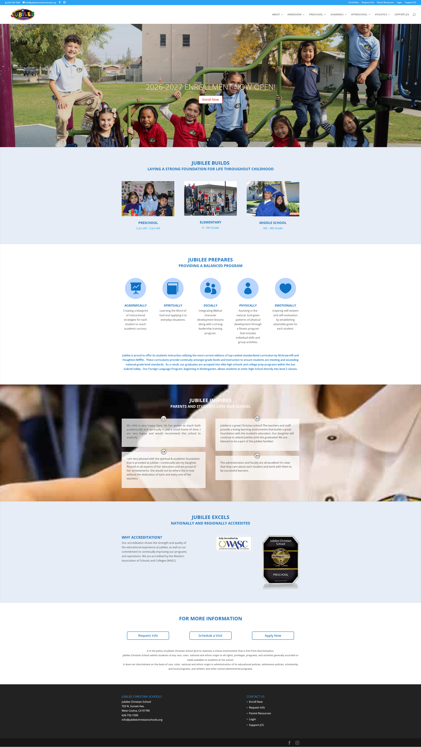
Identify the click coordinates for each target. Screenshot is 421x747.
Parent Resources (385, 2)
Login (399, 2)
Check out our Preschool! (210, 87)
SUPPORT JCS (402, 14)
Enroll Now (354, 2)
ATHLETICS (381, 14)
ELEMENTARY (210, 222)
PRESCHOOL (316, 14)
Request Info (368, 2)
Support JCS (410, 2)
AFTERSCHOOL (359, 14)
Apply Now (273, 635)
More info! (210, 99)
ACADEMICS (337, 14)
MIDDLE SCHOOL (272, 222)
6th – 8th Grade (273, 228)
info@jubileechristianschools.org (142, 719)
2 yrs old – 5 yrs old (148, 228)
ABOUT (276, 14)
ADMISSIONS (294, 14)
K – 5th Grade (210, 228)
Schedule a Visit (210, 635)
